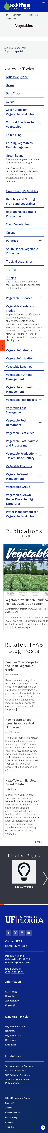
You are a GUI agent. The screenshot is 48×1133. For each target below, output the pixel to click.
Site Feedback (13, 968)
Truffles (11, 270)
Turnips (11, 278)
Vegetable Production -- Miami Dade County (21, 455)
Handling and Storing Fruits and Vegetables (21, 201)
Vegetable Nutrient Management (19, 377)
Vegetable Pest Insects (21, 400)
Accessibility (12, 1000)
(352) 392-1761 (14, 972)
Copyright (10, 1005)
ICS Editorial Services (17, 1075)
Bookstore (11, 996)
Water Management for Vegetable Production (22, 514)
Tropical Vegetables (19, 261)
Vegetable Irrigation (19, 358)
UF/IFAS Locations (15, 1026)
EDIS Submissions (15, 1070)
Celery (10, 101)
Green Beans (14, 155)
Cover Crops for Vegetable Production (20, 112)
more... (38, 841)
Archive (8, 1108)
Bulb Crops (13, 93)
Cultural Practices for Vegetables (20, 124)
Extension (11, 1044)
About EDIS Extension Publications (17, 1081)
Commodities (18, 15)
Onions (10, 232)
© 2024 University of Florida (17, 1098)
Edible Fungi (14, 135)
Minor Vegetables (17, 224)
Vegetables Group (18, 487)
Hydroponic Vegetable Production (21, 214)
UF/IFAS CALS (13, 1035)
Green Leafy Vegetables (22, 191)
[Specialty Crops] (24, 872)
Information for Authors (19, 1066)
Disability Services (13, 1112)
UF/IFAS (10, 1031)
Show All (25, 536)
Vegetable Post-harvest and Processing (22, 443)
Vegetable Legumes (19, 366)
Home (7, 15)
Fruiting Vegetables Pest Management (19, 145)
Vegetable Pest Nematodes (16, 422)
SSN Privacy (10, 1127)
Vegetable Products (19, 466)
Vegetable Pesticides (20, 433)
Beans (10, 85)
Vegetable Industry (19, 350)
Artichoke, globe (17, 77)
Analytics (9, 1122)
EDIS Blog (11, 991)
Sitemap (9, 1103)
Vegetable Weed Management (17, 476)
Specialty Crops (33, 15)
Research (10, 1040)
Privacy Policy (11, 1117)
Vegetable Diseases (19, 298)
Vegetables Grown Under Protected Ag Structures (19, 499)
